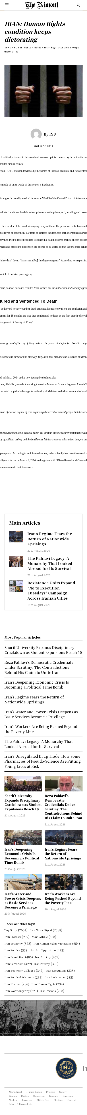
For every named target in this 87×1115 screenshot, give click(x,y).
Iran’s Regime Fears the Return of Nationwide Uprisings (49, 538)
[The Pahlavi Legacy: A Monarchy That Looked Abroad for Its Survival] (16, 561)
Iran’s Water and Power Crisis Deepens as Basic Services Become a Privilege (22, 900)
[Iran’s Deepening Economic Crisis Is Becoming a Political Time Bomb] (23, 837)
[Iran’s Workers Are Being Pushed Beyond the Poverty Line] (64, 882)
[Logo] (41, 5)
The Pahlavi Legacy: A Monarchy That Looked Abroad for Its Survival (49, 563)
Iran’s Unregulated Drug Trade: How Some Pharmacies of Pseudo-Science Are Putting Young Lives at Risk (42, 761)
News (7, 47)
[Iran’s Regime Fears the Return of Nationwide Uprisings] (16, 536)
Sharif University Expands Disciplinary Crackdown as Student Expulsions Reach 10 (23, 802)
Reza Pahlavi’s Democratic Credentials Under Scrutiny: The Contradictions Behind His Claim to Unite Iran (63, 806)
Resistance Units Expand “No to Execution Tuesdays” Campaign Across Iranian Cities (51, 590)
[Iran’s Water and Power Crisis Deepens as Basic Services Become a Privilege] (23, 882)
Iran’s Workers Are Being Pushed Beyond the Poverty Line (63, 898)
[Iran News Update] (66, 1068)
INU (52, 134)
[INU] (37, 134)
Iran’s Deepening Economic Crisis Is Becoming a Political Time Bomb (21, 856)
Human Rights (22, 47)
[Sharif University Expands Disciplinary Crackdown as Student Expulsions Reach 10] (23, 783)
